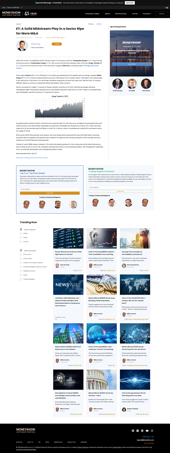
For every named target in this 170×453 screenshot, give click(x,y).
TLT (80, 270)
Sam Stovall (64, 265)
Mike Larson (98, 265)
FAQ (39, 442)
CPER (145, 365)
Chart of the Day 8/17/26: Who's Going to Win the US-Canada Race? (133, 300)
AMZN (130, 365)
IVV (132, 319)
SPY (78, 270)
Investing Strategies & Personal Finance (35, 267)
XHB (110, 270)
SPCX (140, 365)
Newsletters (71, 442)
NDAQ (108, 319)
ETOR (74, 365)
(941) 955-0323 (149, 443)
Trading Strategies (29, 279)
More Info (129, 3)
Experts (107, 14)
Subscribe (50, 193)
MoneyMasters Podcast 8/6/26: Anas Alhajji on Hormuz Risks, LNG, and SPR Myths (67, 395)
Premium (161, 14)
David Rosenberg (117, 90)
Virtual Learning (120, 14)
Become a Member (13, 7)
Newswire (84, 442)
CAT (104, 414)
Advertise (19, 442)
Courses (135, 14)
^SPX (114, 365)
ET (64, 37)
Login (3, 7)
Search (43, 7)
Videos (25, 237)
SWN (61, 37)
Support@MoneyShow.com (145, 440)
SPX (143, 414)
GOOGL (137, 365)
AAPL (130, 319)
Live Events (146, 14)
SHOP (142, 319)
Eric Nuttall (132, 90)
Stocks (25, 275)
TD (145, 319)
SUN (58, 37)
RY (140, 319)
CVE (141, 414)
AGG (104, 319)
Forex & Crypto (27, 258)
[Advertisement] (132, 112)
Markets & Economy (29, 271)
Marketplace (58, 442)
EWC (147, 319)
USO (80, 414)
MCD (106, 414)
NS (55, 37)
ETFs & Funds (27, 254)
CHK (52, 37)
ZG (112, 270)
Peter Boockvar (133, 265)
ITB (114, 270)
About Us (30, 442)
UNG (75, 414)
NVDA (137, 319)
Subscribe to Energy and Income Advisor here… (32, 158)
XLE (78, 414)
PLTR (109, 414)
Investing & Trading (92, 14)
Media (47, 442)
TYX (114, 319)
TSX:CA (146, 414)
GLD (134, 365)
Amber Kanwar (132, 409)
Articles (25, 233)
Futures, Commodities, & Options (33, 262)
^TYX (127, 365)
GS (76, 365)
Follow (57, 44)
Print (99, 24)
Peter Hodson (146, 90)
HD (106, 319)
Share (92, 24)
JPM (135, 319)
